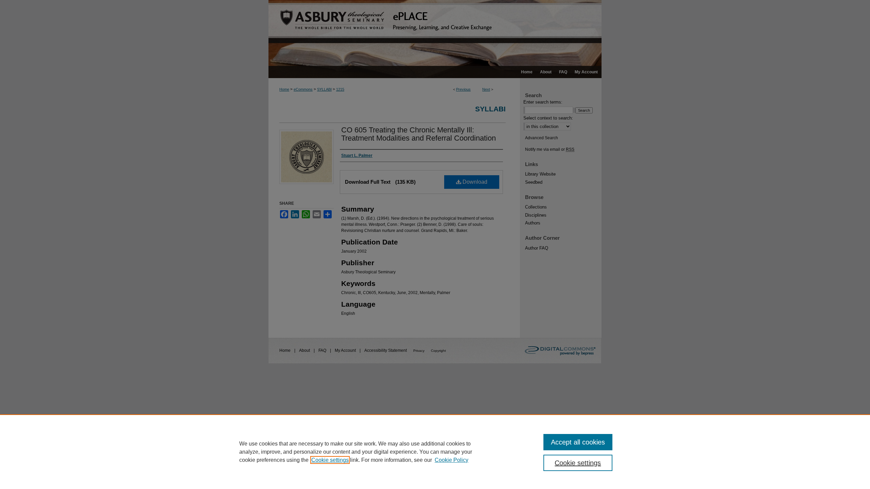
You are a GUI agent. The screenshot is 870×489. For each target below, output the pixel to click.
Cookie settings (330, 460)
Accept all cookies (578, 442)
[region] (435, 451)
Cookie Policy (451, 460)
